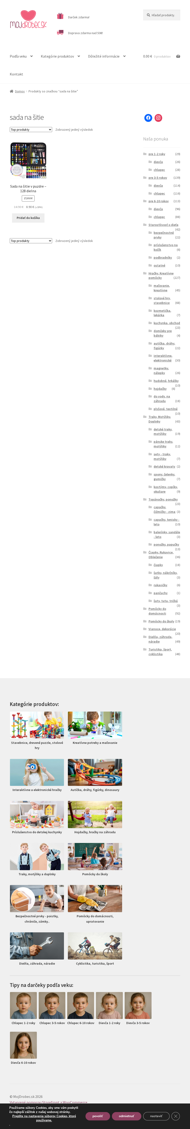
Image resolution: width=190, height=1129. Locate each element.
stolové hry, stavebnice (162, 300)
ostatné (159, 265)
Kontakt (16, 74)
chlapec (159, 170)
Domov (20, 91)
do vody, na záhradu (162, 398)
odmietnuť (126, 1116)
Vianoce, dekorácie (162, 629)
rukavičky (160, 585)
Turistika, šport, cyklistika (160, 651)
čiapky (158, 565)
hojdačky (160, 389)
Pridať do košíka (28, 218)
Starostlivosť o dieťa (163, 225)
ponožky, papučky (166, 544)
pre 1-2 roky (157, 154)
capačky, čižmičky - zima (164, 509)
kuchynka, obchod (167, 323)
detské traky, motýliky (163, 431)
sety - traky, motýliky (162, 456)
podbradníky (163, 257)
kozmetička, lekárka (162, 313)
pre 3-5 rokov (158, 178)
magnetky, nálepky (161, 370)
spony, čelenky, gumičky (164, 476)
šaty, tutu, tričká (166, 601)
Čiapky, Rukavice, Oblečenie (161, 554)
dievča (158, 162)
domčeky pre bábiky (163, 333)
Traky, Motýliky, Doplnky (160, 419)
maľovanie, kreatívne (162, 287)
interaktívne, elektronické (163, 358)
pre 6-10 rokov (159, 201)
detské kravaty (164, 466)
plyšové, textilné (165, 409)
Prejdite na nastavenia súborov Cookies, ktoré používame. (44, 1118)
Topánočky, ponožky (163, 499)
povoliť (97, 1116)
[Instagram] (158, 118)
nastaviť (156, 1116)
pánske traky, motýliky (163, 443)
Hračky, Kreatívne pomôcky (161, 275)
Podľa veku (18, 56)
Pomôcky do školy (161, 621)
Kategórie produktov (57, 56)
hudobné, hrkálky (166, 381)
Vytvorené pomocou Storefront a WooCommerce (48, 1102)
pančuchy (161, 593)
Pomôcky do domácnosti (157, 611)
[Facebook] (148, 118)
